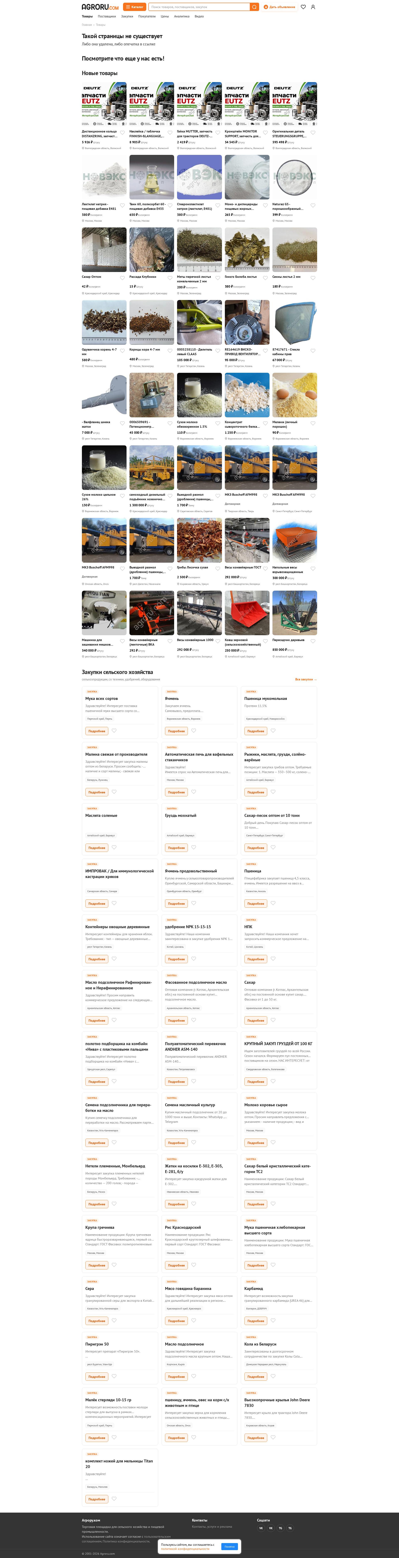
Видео (199, 16)
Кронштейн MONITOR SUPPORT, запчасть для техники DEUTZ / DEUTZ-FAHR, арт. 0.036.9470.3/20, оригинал (243, 133)
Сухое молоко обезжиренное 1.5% (192, 424)
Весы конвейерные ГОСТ (243, 567)
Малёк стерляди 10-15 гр (108, 1400)
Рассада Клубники (142, 276)
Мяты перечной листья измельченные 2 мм (194, 278)
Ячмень (172, 698)
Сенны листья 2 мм (286, 276)
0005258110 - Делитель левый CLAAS (194, 351)
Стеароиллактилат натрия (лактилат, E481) (194, 206)
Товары (87, 16)
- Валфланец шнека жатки (96, 424)
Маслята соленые (101, 815)
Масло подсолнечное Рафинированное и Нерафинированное (118, 985)
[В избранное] (122, 133)
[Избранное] (303, 7)
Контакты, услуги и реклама (212, 1526)
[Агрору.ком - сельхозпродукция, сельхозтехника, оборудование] (100, 7)
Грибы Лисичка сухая (192, 567)
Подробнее (97, 731)
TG (280, 1528)
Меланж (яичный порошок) (284, 424)
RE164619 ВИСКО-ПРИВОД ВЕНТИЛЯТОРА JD (242, 351)
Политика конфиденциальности (126, 1541)
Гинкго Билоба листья (241, 276)
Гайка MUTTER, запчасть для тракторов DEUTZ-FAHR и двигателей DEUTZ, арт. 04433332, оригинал (194, 133)
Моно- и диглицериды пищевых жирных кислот (241, 206)
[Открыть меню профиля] (313, 7)
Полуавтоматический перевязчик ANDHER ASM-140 (195, 1046)
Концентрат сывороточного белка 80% (241, 424)
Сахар (249, 982)
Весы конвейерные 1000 (195, 640)
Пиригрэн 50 (97, 1344)
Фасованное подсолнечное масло (196, 982)
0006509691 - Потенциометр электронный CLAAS (144, 424)
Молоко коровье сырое (265, 1104)
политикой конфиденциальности (185, 1549)
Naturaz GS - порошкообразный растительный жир (286, 206)
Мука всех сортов (101, 698)
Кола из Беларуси (260, 1344)
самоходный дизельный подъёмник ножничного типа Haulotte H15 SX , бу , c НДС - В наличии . (147, 496)
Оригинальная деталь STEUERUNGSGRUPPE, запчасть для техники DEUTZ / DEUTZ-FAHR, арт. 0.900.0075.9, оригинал (288, 133)
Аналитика (182, 16)
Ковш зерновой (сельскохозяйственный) (243, 642)
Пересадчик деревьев (288, 640)
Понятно (230, 1546)
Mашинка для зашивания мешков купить (96, 642)
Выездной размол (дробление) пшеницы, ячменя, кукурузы (194, 496)
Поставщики (107, 16)
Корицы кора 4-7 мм (144, 349)
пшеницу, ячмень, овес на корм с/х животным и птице (197, 1402)
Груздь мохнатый (180, 815)
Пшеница (252, 871)
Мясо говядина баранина (188, 1288)
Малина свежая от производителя (116, 754)
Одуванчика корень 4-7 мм (99, 351)
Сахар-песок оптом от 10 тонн (272, 815)
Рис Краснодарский (183, 1227)
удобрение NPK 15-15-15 (188, 926)
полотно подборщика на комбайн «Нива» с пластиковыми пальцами (116, 1046)
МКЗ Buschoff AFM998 (241, 494)
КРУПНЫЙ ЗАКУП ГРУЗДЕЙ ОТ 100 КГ (278, 1043)
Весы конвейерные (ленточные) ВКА (143, 642)
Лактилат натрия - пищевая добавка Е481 (99, 206)
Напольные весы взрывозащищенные (287, 569)
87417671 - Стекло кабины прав (286, 351)
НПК (248, 926)
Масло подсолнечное (184, 1344)
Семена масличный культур (190, 1104)
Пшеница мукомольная (265, 698)
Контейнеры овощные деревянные (117, 926)
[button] (254, 7)
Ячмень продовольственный (191, 871)
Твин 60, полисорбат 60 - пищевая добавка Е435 (147, 206)
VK (261, 1528)
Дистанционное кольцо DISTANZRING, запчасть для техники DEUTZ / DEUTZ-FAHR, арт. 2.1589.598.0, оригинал (99, 133)
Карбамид (253, 1288)
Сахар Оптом (91, 276)
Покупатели (147, 16)
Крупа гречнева (99, 1227)
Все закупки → (306, 679)
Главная (87, 25)
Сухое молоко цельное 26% (99, 496)
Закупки (127, 16)
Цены (165, 16)
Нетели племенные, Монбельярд (115, 1166)
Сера (89, 1288)
